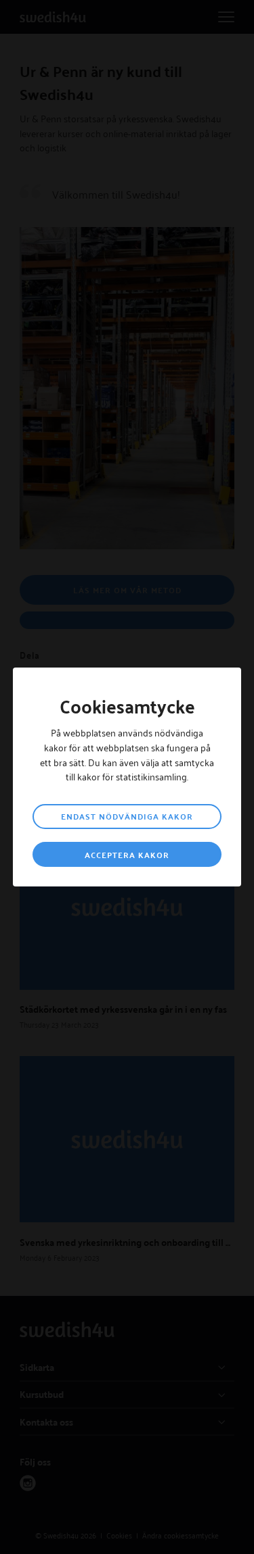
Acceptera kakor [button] (127, 854)
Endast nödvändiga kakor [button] (127, 816)
